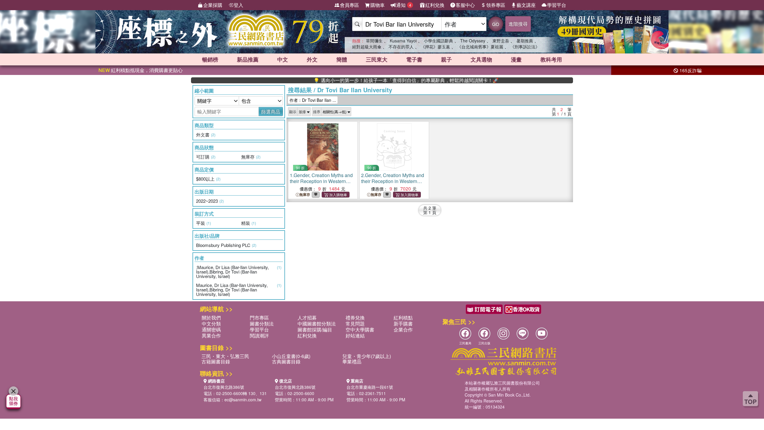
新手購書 (403, 323)
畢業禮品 (351, 361)
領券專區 (495, 4)
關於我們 (211, 317)
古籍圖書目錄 (215, 361)
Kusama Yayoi (403, 41)
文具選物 (481, 59)
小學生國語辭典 (438, 41)
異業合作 (211, 335)
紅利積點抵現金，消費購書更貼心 (140, 70)
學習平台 (556, 4)
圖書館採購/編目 (315, 329)
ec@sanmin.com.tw (242, 400)
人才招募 (307, 317)
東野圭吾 (500, 41)
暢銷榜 (210, 59)
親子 (446, 59)
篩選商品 (270, 111)
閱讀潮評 (259, 335)
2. (392, 184)
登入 (238, 4)
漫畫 (516, 59)
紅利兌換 (434, 4)
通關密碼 (211, 329)
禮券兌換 (355, 317)
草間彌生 (374, 41)
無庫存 (304, 194)
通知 (403, 4)
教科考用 (551, 59)
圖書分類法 (262, 323)
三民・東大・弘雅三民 (225, 356)
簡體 (341, 59)
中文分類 (211, 323)
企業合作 (403, 329)
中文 (282, 59)
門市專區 (259, 317)
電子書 (414, 59)
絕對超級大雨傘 (366, 47)
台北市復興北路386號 (224, 387)
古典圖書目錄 (286, 361)
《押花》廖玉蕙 (435, 47)
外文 (312, 59)
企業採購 (212, 4)
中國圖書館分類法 (317, 323)
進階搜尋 (518, 23)
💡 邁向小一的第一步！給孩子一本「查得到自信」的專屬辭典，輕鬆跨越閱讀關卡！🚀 (390, 80)
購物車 (377, 4)
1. (321, 184)
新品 (247, 59)
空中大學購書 (360, 329)
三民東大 (376, 59)
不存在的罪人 (401, 47)
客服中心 (465, 4)
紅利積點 (403, 317)
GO (495, 24)
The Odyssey (472, 41)
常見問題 (355, 323)
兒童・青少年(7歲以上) (366, 356)
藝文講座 (526, 4)
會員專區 (349, 4)
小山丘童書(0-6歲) (291, 356)
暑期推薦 (524, 41)
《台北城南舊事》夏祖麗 (480, 47)
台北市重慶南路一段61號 (369, 387)
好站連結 (355, 335)
